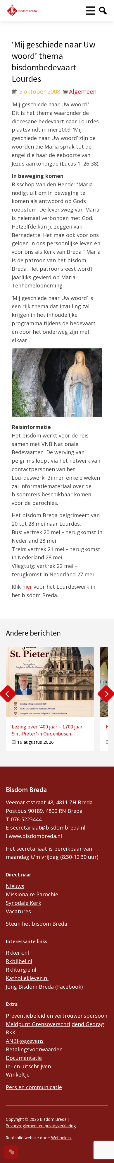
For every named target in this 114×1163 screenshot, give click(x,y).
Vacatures (18, 911)
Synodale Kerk (23, 902)
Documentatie (24, 1057)
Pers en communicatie (34, 1087)
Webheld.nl (61, 1137)
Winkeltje (18, 1074)
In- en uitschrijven (28, 1066)
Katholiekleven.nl (27, 978)
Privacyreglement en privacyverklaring (41, 1125)
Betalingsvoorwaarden (34, 1049)
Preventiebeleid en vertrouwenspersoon (56, 1015)
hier (27, 586)
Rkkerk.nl (17, 952)
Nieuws (15, 886)
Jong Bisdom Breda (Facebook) (44, 986)
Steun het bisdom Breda (36, 923)
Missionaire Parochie (32, 894)
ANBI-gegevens (25, 1040)
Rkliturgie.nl (21, 969)
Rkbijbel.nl (19, 961)
